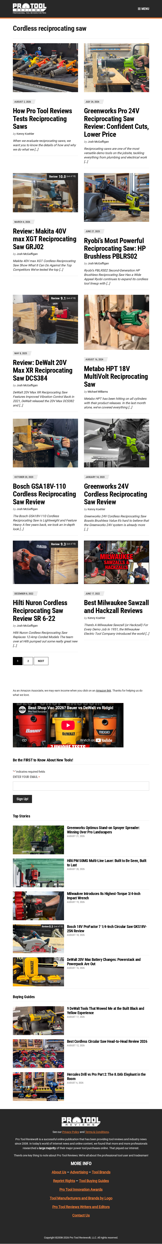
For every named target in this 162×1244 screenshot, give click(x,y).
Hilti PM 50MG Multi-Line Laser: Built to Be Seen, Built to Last (106, 862)
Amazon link (103, 690)
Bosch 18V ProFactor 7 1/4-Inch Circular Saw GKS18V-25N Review (107, 928)
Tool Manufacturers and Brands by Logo (81, 1198)
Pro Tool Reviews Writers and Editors (81, 1207)
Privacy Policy (70, 1132)
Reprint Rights (64, 1181)
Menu (145, 9)
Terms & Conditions (97, 1132)
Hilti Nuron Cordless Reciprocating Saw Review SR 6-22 (40, 610)
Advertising (79, 1172)
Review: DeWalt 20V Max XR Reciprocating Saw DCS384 (43, 370)
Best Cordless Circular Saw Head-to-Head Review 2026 (107, 1041)
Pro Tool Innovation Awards (81, 1189)
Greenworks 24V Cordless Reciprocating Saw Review (115, 494)
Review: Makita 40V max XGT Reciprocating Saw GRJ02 (44, 239)
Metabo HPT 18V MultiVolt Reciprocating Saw (116, 376)
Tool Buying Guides (94, 1181)
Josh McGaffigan (98, 141)
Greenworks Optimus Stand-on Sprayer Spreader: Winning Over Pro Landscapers (103, 829)
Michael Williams (98, 391)
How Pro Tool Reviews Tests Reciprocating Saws (42, 119)
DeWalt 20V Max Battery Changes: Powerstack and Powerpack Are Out (104, 961)
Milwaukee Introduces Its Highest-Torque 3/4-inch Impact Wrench (103, 895)
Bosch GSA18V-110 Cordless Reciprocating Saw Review (44, 494)
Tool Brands (101, 1172)
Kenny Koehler (25, 133)
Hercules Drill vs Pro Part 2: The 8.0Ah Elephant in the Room (106, 1076)
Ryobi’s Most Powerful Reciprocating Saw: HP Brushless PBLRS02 (115, 248)
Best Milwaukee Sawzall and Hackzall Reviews (116, 607)
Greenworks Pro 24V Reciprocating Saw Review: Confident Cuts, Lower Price (116, 123)
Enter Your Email (26, 777)
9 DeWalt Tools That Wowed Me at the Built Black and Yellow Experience (105, 1010)
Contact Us (81, 1215)
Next (41, 661)
